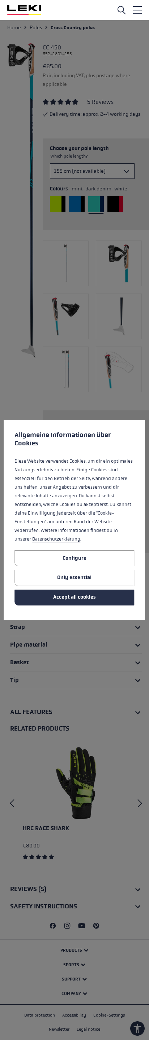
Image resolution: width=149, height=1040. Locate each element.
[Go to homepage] (24, 10)
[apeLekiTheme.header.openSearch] (121, 10)
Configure (74, 558)
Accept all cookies (74, 597)
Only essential (74, 577)
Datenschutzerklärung (56, 539)
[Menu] (137, 10)
